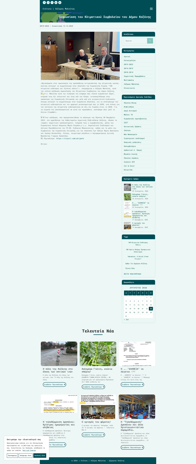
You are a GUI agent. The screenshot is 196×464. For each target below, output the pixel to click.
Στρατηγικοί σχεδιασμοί (134, 138)
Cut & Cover (129, 166)
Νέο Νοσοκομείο (130, 134)
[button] (43, 55)
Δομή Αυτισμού (130, 111)
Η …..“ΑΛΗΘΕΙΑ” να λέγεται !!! (140, 204)
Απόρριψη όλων (25, 455)
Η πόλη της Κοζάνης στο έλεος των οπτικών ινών (142, 187)
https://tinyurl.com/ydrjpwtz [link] (70, 138)
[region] (26, 448)
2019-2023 (128, 64)
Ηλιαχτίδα (128, 170)
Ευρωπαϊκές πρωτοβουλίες (135, 119)
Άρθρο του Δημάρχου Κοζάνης (136, 264)
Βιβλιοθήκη (129, 107)
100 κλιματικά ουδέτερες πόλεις (138, 244)
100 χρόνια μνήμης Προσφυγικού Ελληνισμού (138, 251)
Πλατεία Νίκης (130, 103)
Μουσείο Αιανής (130, 154)
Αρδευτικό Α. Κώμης (133, 150)
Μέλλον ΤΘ (128, 115)
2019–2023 (44, 26)
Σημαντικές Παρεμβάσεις (134, 76)
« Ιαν (126, 319)
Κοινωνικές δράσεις (132, 126)
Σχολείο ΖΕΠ (129, 162)
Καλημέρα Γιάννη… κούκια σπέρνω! (140, 195)
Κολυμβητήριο (130, 146)
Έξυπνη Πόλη (130, 268)
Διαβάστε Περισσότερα (54, 384)
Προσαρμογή (12, 455)
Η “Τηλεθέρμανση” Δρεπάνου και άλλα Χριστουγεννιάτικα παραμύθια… (132, 425)
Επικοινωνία (129, 88)
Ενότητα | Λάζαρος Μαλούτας (59, 8)
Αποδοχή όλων (39, 455)
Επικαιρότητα (129, 60)
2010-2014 (128, 72)
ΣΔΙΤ (126, 122)
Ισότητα (127, 130)
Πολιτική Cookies (29, 450)
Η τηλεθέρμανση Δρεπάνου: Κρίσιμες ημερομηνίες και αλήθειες (141, 214)
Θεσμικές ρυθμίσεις (132, 142)
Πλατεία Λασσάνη (131, 158)
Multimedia (129, 80)
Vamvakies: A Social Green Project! (138, 258)
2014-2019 (128, 68)
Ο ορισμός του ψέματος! (138, 224)
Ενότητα (84, 461)
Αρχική (127, 56)
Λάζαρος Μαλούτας (131, 84)
